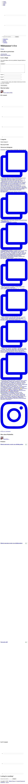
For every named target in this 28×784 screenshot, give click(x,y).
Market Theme (12, 781)
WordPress (3, 782)
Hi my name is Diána (8, 92)
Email (2, 77)
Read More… (6, 439)
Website (2, 79)
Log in (7, 782)
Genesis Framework (21, 781)
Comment (3, 63)
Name (2, 74)
